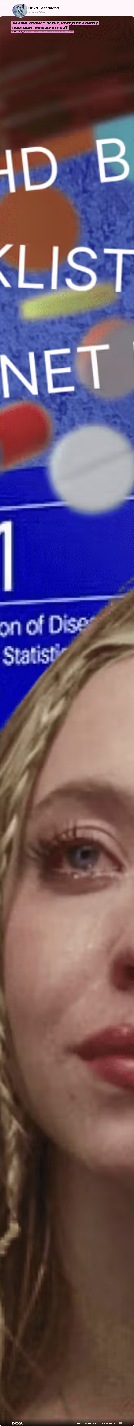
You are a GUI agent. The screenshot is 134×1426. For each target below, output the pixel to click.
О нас (78, 1423)
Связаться (90, 1423)
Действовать (108, 1423)
